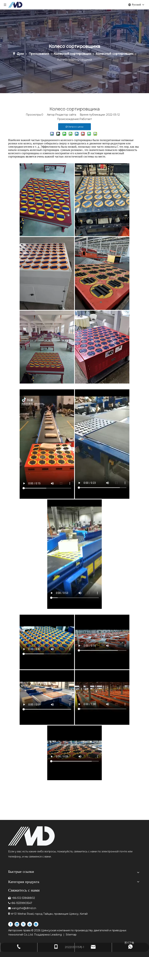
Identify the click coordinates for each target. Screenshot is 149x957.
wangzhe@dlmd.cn (23, 908)
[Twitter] (23, 924)
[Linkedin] (17, 924)
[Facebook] (10, 924)
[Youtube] (29, 924)
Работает (85, 119)
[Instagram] (36, 924)
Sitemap (71, 934)
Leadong (56, 934)
